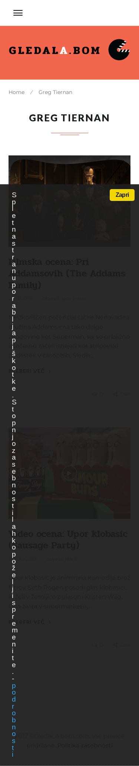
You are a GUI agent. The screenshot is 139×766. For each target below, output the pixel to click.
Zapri (122, 195)
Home (16, 92)
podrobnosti (14, 720)
